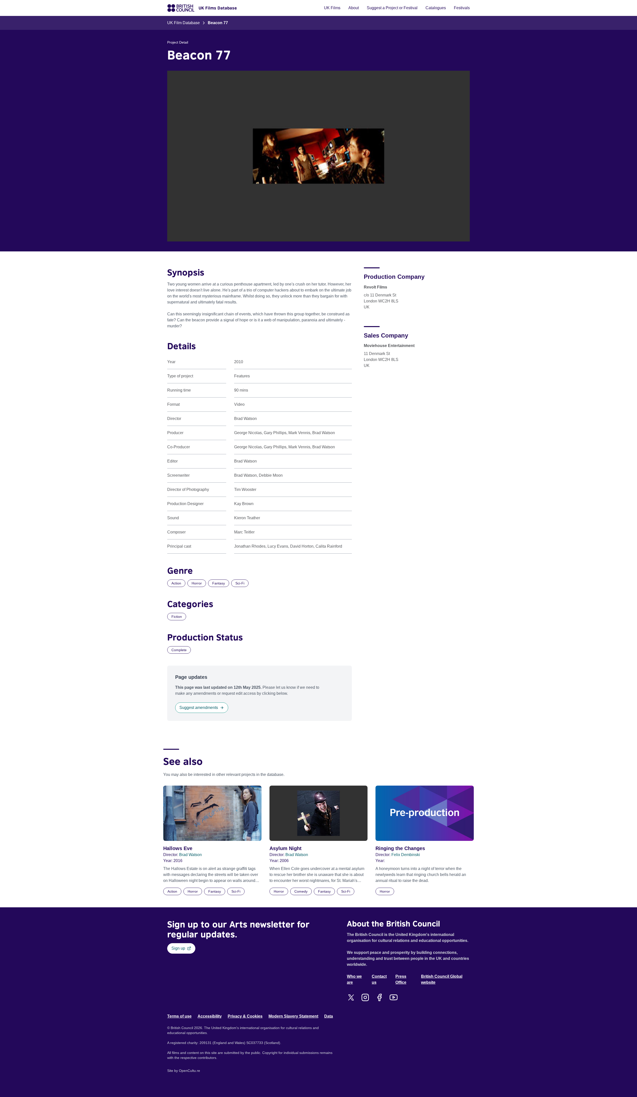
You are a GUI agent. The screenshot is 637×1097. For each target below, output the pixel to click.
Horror (197, 583)
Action (176, 583)
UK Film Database (183, 23)
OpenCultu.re (189, 1071)
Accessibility (210, 1016)
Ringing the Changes (400, 848)
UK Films (332, 8)
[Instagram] (365, 997)
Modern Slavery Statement (293, 1016)
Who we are (354, 979)
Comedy (301, 891)
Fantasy (218, 583)
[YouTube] (393, 997)
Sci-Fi (239, 583)
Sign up (178, 948)
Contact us (379, 979)
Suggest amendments (198, 707)
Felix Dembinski (405, 855)
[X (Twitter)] (351, 997)
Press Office (400, 979)
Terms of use (179, 1016)
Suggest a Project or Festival (392, 8)
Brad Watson (190, 855)
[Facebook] (379, 997)
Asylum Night (285, 848)
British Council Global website (441, 979)
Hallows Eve (177, 848)
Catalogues (435, 8)
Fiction (176, 617)
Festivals (462, 8)
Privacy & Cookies (245, 1016)
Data (328, 1016)
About (353, 8)
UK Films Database (218, 7)
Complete (179, 650)
